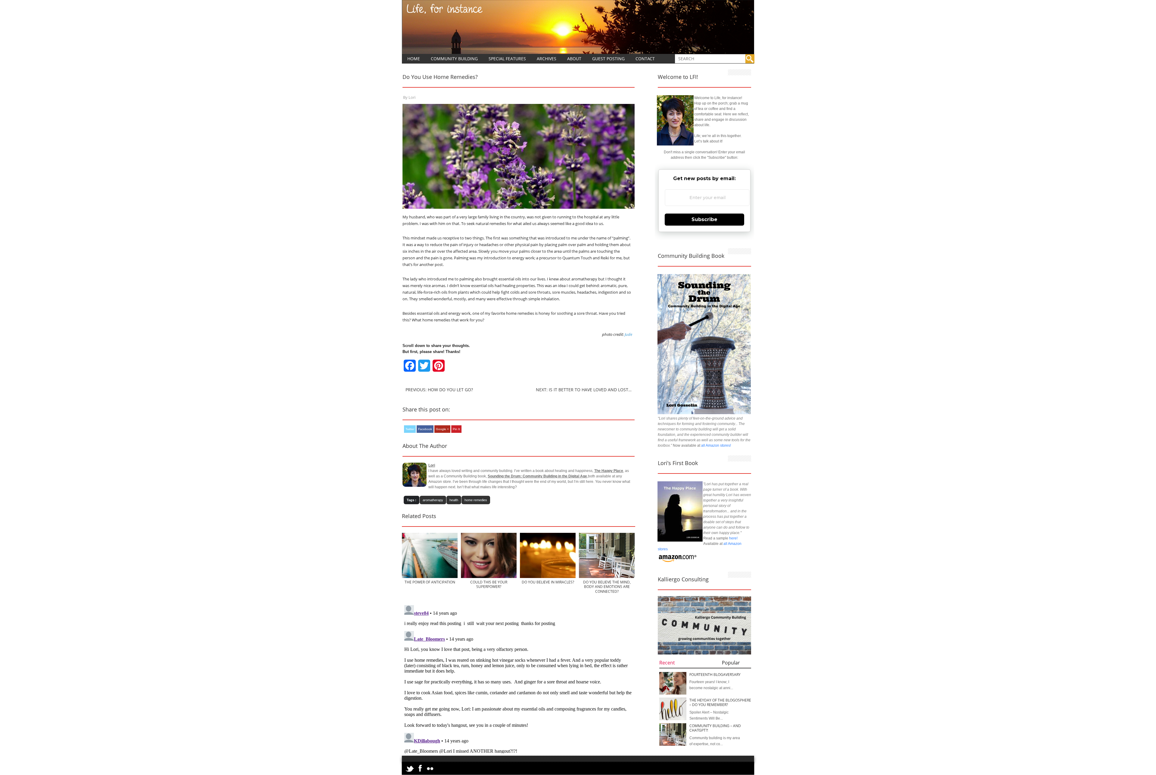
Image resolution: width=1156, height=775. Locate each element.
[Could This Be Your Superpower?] (489, 577)
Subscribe (704, 219)
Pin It (456, 429)
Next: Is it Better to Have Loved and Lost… (584, 389)
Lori (412, 97)
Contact (645, 58)
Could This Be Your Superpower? (488, 584)
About (574, 58)
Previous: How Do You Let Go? (439, 389)
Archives (546, 58)
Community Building (454, 58)
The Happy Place (608, 471)
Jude (628, 334)
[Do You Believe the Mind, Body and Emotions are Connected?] (607, 577)
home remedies (476, 500)
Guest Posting (608, 58)
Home (413, 58)
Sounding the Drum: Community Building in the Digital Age (537, 476)
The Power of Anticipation (430, 582)
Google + (442, 429)
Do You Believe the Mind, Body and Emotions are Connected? (607, 587)
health (453, 500)
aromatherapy (433, 500)
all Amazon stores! (716, 445)
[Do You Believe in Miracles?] (548, 577)
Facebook (425, 429)
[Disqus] (518, 678)
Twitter (410, 429)
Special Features (507, 58)
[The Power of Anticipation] (430, 577)
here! (733, 538)
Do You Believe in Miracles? (548, 582)
